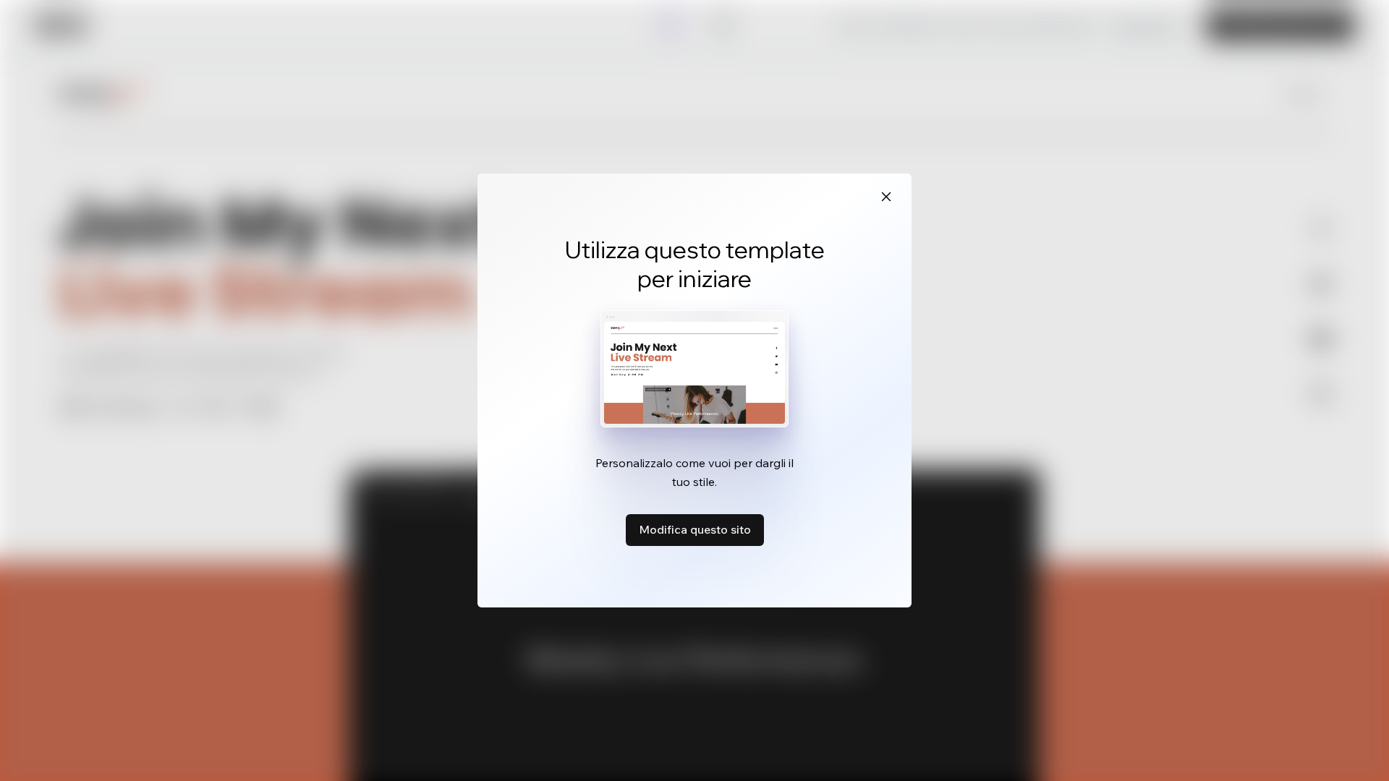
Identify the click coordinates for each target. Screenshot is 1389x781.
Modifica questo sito (695, 529)
